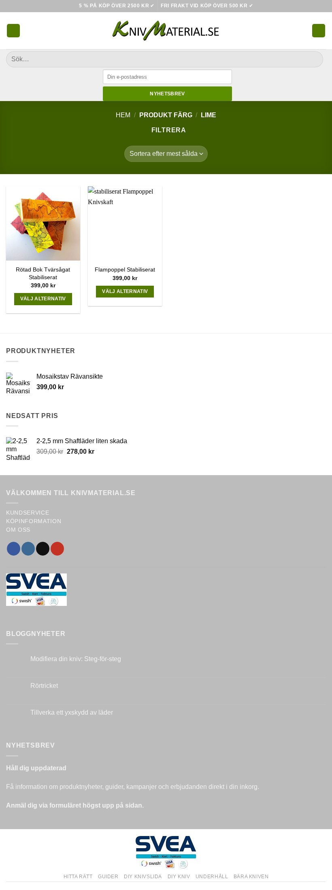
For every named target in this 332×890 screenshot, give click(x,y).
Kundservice (27, 513)
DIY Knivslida (143, 876)
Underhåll (212, 876)
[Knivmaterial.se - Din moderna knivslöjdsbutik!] (166, 31)
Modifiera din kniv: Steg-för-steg (75, 658)
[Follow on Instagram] (28, 549)
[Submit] (313, 59)
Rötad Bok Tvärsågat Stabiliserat (43, 273)
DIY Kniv (179, 876)
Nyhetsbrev (167, 94)
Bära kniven (251, 876)
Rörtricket (44, 685)
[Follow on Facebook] (13, 549)
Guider (108, 876)
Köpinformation (34, 521)
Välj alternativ (43, 298)
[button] (13, 30)
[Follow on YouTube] (57, 549)
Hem (123, 115)
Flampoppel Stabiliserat (125, 269)
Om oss (18, 530)
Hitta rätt (78, 876)
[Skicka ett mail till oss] (42, 549)
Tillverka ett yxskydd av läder (71, 712)
